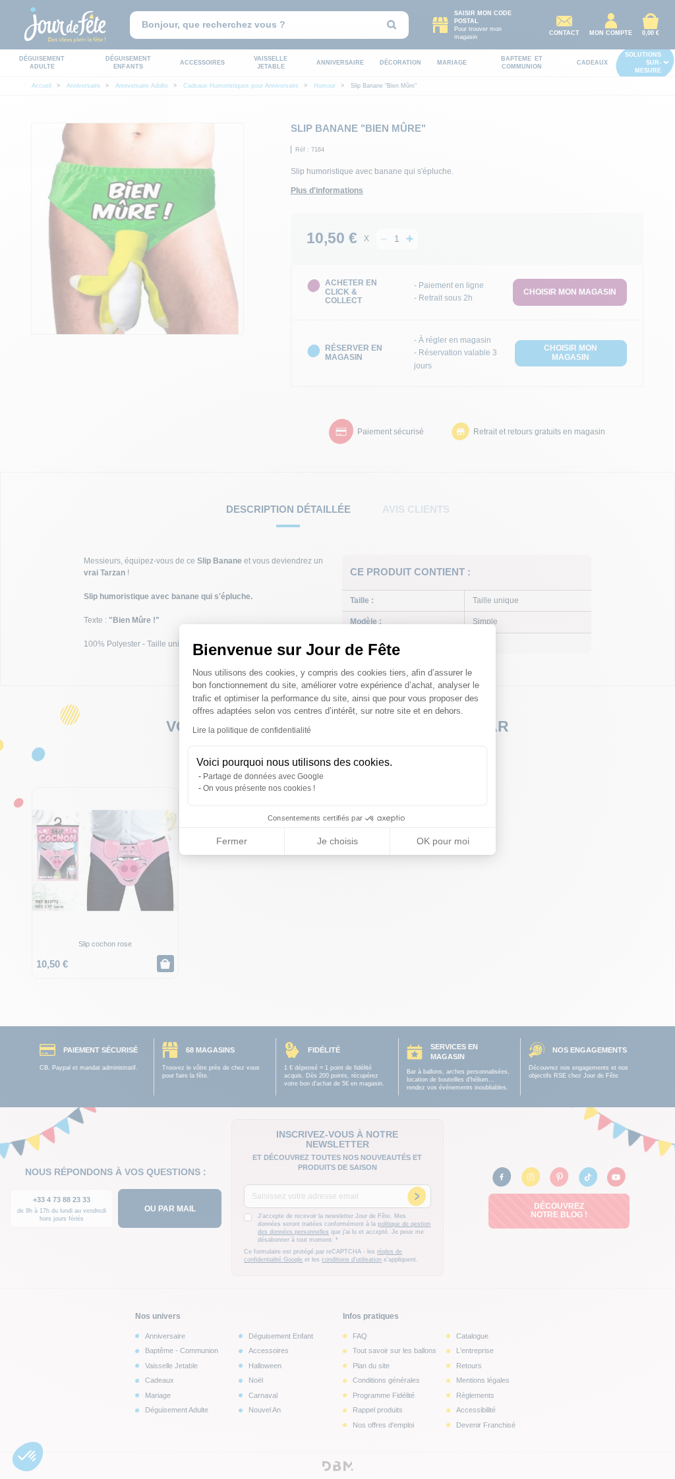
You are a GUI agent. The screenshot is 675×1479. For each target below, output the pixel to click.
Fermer (231, 841)
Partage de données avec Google (263, 776)
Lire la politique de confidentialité (251, 730)
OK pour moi (443, 841)
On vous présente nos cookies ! (259, 788)
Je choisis (337, 841)
